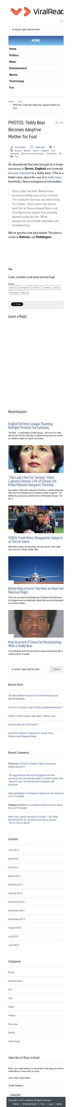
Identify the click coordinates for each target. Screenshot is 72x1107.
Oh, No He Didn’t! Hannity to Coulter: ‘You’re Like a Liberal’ (32, 821)
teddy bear (54, 177)
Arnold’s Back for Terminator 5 (23, 724)
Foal (53, 150)
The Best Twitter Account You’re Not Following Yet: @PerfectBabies (33, 697)
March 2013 (14, 875)
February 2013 (15, 884)
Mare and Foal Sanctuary (32, 153)
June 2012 (13, 944)
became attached (19, 173)
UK (60, 153)
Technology (16, 81)
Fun (11, 87)
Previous (57, 122)
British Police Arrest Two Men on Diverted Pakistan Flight (35, 590)
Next (61, 122)
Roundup (13, 1024)
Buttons (27, 150)
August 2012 (14, 927)
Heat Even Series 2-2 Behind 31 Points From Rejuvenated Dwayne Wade (30, 734)
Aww (25, 293)
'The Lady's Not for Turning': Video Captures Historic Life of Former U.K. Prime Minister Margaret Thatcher (32, 481)
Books (11, 972)
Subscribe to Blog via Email (24, 1057)
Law (10, 998)
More (59, 1103)
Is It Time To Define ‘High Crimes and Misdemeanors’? (35, 707)
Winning (14, 293)
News (12, 61)
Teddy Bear (51, 153)
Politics (14, 55)
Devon (36, 150)
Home (12, 49)
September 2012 (16, 919)
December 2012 (16, 901)
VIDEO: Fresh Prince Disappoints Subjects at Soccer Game (35, 539)
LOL (13, 287)
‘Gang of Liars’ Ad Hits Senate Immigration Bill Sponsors (31, 783)
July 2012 (13, 936)
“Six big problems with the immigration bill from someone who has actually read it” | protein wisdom (34, 776)
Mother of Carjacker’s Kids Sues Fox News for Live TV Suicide (36, 795)
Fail (56, 287)
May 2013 (13, 858)
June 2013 (13, 849)
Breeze (18, 150)
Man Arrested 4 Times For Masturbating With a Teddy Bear (34, 644)
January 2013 (15, 893)
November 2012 (16, 910)
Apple (11, 793)
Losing (47, 287)
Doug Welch (20, 146)
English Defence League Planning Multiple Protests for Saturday (30, 425)
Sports (13, 74)
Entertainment (18, 68)
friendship (14, 153)
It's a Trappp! (24, 287)
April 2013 (13, 867)
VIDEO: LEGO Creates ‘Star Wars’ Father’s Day (32, 715)
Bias (37, 287)
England (45, 150)
